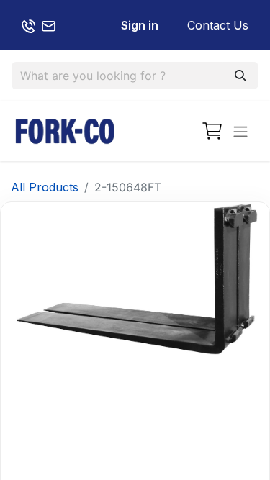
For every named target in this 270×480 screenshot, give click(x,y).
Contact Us (217, 25)
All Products (44, 187)
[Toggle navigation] (240, 131)
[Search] (240, 75)
